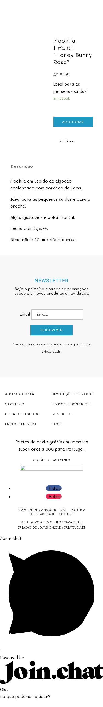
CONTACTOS (62, 414)
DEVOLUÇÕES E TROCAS (73, 394)
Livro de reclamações (37, 510)
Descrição (22, 166)
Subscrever (51, 330)
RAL (63, 510)
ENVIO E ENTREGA (21, 424)
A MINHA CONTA (19, 394)
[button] (63, 141)
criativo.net (74, 527)
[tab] (48, 166)
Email (25, 314)
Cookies (66, 514)
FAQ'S (57, 424)
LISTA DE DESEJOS (21, 414)
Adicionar (73, 121)
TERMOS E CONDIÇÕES (72, 404)
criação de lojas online (39, 527)
